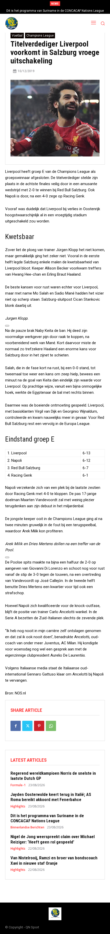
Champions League (40, 35)
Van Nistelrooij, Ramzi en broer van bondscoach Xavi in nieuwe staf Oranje (53, 860)
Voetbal (17, 35)
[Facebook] (15, 726)
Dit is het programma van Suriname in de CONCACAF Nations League (55, 11)
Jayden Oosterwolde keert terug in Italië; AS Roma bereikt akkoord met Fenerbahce (50, 797)
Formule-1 (18, 785)
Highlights (17, 806)
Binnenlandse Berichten (27, 827)
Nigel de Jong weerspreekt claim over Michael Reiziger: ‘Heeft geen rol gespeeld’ (52, 839)
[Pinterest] (39, 726)
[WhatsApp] (51, 726)
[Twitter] (27, 726)
